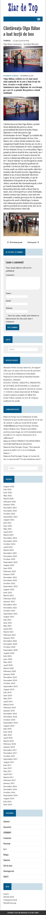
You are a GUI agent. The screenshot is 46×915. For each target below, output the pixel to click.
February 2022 (9, 598)
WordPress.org (9, 903)
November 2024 (10, 541)
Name (8, 293)
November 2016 (10, 789)
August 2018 (8, 725)
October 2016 (9, 792)
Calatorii (6, 821)
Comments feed (10, 900)
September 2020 (10, 650)
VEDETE (5, 876)
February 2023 (9, 571)
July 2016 (7, 801)
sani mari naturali (31, 44)
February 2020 (9, 671)
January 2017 (9, 783)
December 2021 (10, 604)
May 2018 (7, 735)
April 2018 (8, 738)
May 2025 (7, 529)
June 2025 (7, 526)
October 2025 (9, 513)
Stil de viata (7, 865)
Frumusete (7, 838)
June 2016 (7, 804)
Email (8, 300)
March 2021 (8, 631)
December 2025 (10, 507)
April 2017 (8, 774)
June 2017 (7, 768)
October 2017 (9, 756)
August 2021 (8, 616)
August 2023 (8, 565)
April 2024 (8, 547)
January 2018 (9, 747)
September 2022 (10, 586)
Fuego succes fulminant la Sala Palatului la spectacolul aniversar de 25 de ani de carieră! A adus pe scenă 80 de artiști (22, 419)
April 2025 (8, 532)
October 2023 (9, 559)
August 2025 (8, 519)
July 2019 (7, 692)
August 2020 (8, 653)
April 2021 (8, 629)
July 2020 (7, 656)
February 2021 (9, 635)
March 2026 (8, 498)
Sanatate (6, 860)
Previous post (16, 242)
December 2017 (10, 750)
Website (9, 308)
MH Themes (35, 913)
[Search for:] (23, 349)
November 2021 (10, 607)
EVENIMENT (7, 832)
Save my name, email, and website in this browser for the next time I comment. (22, 318)
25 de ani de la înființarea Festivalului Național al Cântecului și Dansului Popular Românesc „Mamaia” (21, 376)
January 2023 (9, 574)
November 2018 (10, 716)
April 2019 (8, 701)
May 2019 (7, 698)
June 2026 (7, 492)
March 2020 (8, 668)
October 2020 (9, 647)
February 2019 (9, 707)
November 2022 (10, 580)
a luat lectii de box (21, 40)
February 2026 (9, 501)
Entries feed (8, 896)
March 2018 (8, 741)
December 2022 (10, 577)
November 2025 (10, 510)
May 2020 (7, 662)
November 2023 (10, 556)
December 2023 (10, 553)
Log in (6, 894)
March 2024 (8, 550)
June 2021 (7, 622)
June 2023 (7, 568)
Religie (5, 854)
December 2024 (10, 538)
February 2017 (9, 780)
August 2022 (8, 589)
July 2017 (7, 765)
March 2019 (8, 704)
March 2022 (8, 595)
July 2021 (7, 619)
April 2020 (8, 665)
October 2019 (9, 683)
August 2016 (8, 798)
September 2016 (10, 795)
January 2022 (9, 601)
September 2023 (10, 562)
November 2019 (10, 680)
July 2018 (7, 728)
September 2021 (10, 613)
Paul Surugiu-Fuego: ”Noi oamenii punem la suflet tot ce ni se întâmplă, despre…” (21, 450)
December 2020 (10, 641)
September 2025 (10, 516)
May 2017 (7, 771)
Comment (10, 275)
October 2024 (9, 544)
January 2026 (9, 504)
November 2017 (10, 753)
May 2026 (7, 495)
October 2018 (9, 719)
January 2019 (9, 710)
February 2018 (9, 744)
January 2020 (9, 674)
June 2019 (7, 695)
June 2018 (7, 731)
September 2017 (10, 759)
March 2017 (8, 777)
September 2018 (10, 722)
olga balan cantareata (12, 44)
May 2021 (7, 625)
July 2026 (7, 489)
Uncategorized (8, 871)
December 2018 (10, 713)
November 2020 (10, 644)
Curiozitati (7, 827)
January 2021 (9, 638)
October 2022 (9, 583)
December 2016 (10, 786)
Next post (31, 242)
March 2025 (8, 535)
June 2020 (7, 659)
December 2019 (10, 677)
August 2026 (8, 486)
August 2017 (8, 762)
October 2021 (9, 610)
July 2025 (7, 522)
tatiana (15, 76)
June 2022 (7, 592)
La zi (5, 849)
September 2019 (10, 686)
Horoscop (6, 843)
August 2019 (8, 689)
